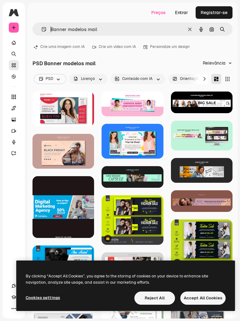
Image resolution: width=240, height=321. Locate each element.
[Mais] (14, 308)
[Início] (14, 43)
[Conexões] (14, 286)
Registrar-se (214, 12)
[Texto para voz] (14, 142)
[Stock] (14, 65)
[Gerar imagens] (14, 119)
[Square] (227, 79)
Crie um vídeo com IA (117, 46)
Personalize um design (170, 46)
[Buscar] (14, 54)
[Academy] (14, 297)
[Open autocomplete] (41, 29)
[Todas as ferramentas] (14, 97)
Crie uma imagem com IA (62, 46)
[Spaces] (14, 108)
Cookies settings (43, 297)
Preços (158, 12)
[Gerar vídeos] (14, 131)
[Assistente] (14, 153)
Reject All (155, 298)
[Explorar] (14, 76)
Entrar (181, 12)
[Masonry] (216, 79)
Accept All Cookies (203, 298)
